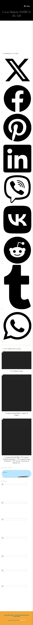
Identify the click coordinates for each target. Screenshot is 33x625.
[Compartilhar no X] (17, 83)
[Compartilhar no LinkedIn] (17, 174)
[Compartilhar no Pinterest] (17, 141)
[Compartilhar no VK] (17, 235)
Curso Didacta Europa (16, 371)
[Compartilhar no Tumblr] (17, 309)
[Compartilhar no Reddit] (17, 263)
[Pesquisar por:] (30, 6)
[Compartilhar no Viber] (17, 202)
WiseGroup (22, 620)
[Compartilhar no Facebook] (17, 112)
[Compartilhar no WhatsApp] (17, 341)
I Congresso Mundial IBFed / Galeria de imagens (16, 414)
